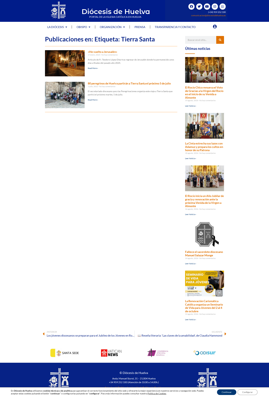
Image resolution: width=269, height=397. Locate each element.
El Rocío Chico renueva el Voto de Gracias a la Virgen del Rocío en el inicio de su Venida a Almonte (204, 92)
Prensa (139, 27)
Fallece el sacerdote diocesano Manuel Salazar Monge (204, 253)
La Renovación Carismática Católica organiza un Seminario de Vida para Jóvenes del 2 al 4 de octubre (204, 306)
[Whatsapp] (222, 6)
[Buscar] (220, 40)
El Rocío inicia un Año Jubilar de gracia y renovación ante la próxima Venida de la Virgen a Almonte (204, 201)
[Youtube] (207, 6)
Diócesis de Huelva (116, 11)
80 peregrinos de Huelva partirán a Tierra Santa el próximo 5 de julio (129, 83)
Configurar (247, 392)
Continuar (227, 392)
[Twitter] (199, 6)
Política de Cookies (157, 393)
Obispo (82, 27)
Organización (111, 27)
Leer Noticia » (190, 106)
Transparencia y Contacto (175, 27)
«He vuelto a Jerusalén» (102, 51)
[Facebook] (191, 6)
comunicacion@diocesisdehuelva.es (208, 15)
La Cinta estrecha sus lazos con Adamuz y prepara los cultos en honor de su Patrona (204, 147)
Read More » (93, 68)
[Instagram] (215, 6)
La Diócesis (55, 27)
